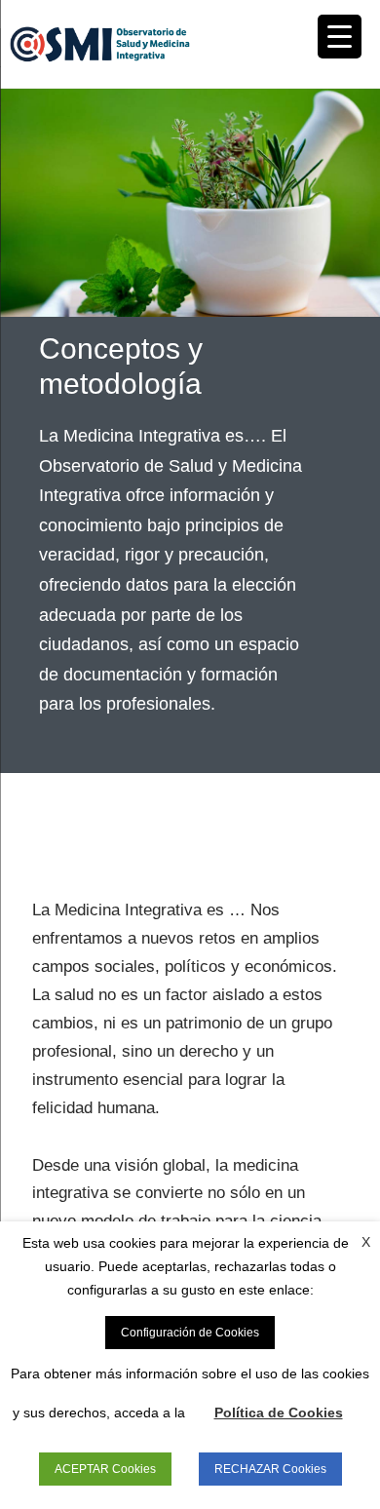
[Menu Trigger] (339, 36)
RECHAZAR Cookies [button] (270, 1469)
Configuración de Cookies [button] (190, 1332)
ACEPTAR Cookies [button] (105, 1469)
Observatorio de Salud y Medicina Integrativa (100, 44)
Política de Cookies (278, 1412)
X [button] (365, 1242)
